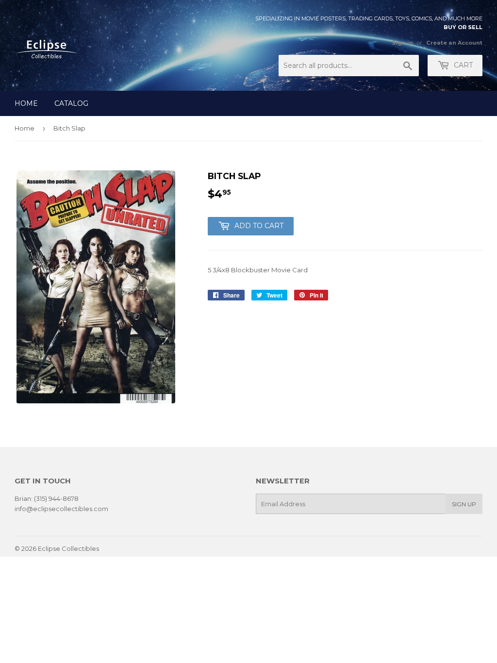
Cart (462, 65)
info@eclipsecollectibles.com (61, 509)
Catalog (71, 103)
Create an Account (454, 42)
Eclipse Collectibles (68, 548)
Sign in (402, 42)
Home (26, 103)
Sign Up (464, 504)
